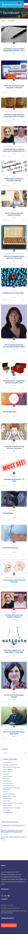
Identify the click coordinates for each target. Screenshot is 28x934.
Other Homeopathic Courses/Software (13, 803)
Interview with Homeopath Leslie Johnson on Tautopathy (14, 214)
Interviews (5, 791)
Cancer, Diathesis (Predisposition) (11, 767)
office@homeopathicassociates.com (10, 908)
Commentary (6, 774)
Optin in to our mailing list (9, 925)
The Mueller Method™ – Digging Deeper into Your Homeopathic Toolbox (14, 382)
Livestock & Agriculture (8, 794)
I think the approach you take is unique (13, 293)
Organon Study (6, 801)
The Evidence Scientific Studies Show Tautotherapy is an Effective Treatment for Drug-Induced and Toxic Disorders (14, 116)
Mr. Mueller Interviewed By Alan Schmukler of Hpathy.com (14, 616)
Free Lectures (6, 778)
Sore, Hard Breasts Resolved (10, 548)
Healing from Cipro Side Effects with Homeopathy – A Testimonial (14, 87)
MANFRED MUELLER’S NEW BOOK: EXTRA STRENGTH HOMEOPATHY (12, 831)
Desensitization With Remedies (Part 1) (13, 825)
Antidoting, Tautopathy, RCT (10, 765)
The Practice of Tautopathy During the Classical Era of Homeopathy (14, 257)
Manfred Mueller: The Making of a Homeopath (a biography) (14, 179)
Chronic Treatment (7, 771)
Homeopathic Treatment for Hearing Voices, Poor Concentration (14, 447)
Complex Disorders (8, 776)
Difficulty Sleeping (8, 513)
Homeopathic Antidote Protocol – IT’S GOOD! (14, 480)
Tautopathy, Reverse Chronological (12, 807)
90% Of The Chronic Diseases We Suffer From (13, 838)
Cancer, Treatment (7, 769)
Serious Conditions (7, 805)
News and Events (7, 798)
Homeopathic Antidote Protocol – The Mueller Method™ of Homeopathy (14, 651)
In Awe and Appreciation (9, 412)
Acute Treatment (7, 762)
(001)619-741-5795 (8, 905)
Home (3, 21)
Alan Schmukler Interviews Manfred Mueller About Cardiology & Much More (14, 150)
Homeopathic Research (9, 785)
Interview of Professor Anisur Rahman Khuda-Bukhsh (14, 733)
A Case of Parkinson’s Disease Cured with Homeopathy (14, 581)
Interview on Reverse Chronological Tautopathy (14, 696)
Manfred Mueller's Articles (9, 796)
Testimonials (6, 810)
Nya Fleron (14, 46)
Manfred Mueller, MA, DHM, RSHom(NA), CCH (14, 111)
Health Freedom (7, 781)
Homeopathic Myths (8, 783)
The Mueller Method (8, 812)
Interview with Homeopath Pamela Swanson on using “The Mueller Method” (14, 346)
